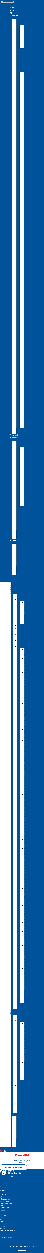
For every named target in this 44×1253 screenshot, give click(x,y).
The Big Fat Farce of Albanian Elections (27, 497)
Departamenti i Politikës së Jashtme (28, 145)
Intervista (2, 1228)
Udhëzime (3, 1221)
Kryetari (2, 1196)
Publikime (14, 438)
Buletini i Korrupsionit (21, 514)
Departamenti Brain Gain (28, 241)
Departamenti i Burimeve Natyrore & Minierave (28, 337)
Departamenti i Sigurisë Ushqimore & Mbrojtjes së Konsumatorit (28, 106)
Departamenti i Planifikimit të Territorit (28, 375)
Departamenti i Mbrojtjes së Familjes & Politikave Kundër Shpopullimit (28, 176)
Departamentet (22, 71)
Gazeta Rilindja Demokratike (20, 534)
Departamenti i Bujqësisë (28, 77)
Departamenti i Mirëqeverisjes (29, 350)
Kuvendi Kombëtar (19, 431)
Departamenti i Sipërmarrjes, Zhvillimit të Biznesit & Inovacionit (28, 300)
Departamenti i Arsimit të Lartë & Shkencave (28, 227)
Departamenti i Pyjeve (28, 122)
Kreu (12, 7)
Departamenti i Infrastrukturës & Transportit (29, 361)
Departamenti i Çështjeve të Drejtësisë (28, 421)
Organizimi (20, 21)
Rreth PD (12, 588)
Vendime (2, 1219)
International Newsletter (21, 521)
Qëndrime (20, 526)
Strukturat (3, 1194)
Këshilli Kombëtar (20, 60)
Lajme (19, 443)
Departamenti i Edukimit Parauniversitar (29, 212)
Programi (14, 435)
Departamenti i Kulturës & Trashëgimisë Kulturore (28, 254)
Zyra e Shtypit (26, 44)
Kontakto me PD (20, 548)
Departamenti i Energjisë (28, 324)
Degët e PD (3, 1205)
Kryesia (19, 50)
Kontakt (13, 540)
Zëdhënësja (27, 39)
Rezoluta (20, 508)
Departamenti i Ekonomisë (28, 276)
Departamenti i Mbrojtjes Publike (28, 132)
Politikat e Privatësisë (6, 1237)
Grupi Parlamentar (21, 54)
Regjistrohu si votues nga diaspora (20, 559)
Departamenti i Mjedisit (28, 387)
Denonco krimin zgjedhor (19, 570)
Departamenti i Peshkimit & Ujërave (28, 88)
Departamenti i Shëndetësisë (28, 267)
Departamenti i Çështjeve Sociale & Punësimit (28, 197)
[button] (5, 578)
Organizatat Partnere (21, 66)
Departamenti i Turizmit (28, 396)
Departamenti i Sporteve (28, 315)
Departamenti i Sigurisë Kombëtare (28, 158)
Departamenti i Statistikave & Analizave (28, 407)
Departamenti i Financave (28, 284)
